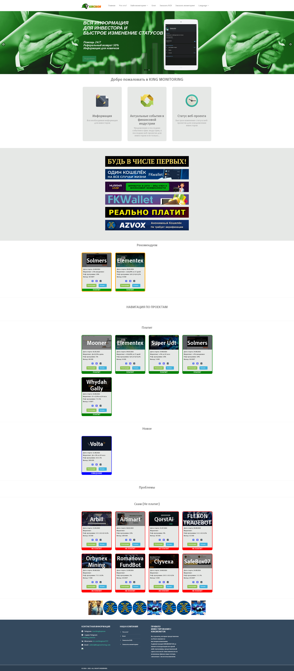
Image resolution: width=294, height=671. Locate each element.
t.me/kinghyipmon (98, 631)
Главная (111, 6)
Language (203, 6)
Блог (154, 6)
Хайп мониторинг (138, 6)
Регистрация (91, 285)
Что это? (123, 6)
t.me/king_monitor (88, 638)
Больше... (103, 285)
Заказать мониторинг (185, 6)
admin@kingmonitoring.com (99, 645)
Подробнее (224, 59)
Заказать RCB (166, 6)
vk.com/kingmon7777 (100, 641)
